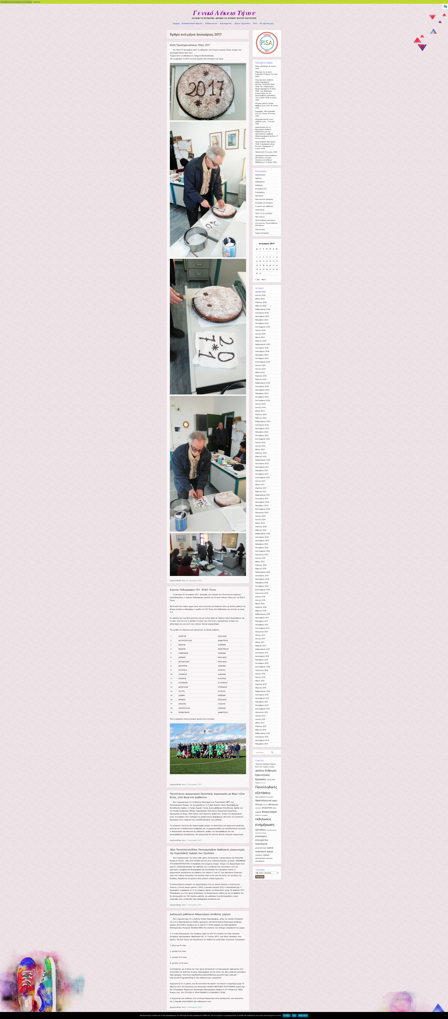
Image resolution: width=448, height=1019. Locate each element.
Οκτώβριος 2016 (261, 663)
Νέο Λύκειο (259, 217)
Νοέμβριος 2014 (261, 744)
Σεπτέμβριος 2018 (262, 590)
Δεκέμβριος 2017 (262, 618)
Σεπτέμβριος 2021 (262, 477)
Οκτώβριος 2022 (262, 435)
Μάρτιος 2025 (260, 341)
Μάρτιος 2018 (260, 611)
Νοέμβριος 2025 (261, 320)
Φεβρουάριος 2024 (262, 383)
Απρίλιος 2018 (261, 607)
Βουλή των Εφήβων (262, 767)
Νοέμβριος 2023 (261, 393)
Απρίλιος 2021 (260, 488)
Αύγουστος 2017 (261, 632)
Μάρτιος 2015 (260, 730)
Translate (260, 877)
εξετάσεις (260, 829)
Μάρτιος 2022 (260, 456)
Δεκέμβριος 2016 (262, 656)
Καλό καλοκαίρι (261, 66)
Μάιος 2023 (260, 411)
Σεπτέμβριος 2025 (262, 327)
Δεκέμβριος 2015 (262, 698)
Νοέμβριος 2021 (261, 470)
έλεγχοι (258, 804)
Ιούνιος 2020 (260, 519)
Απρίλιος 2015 (260, 726)
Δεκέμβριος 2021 (262, 467)
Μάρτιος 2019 (260, 569)
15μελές (258, 764)
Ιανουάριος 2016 (262, 695)
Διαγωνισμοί (260, 175)
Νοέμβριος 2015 (261, 702)
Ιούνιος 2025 (260, 334)
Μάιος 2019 (259, 562)
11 (263, 261)
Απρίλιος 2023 (261, 414)
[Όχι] (445, 1015)
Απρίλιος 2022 (261, 453)
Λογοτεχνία (259, 210)
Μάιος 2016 (259, 681)
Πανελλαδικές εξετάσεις (265, 220)
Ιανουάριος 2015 (261, 737)
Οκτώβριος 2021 (261, 474)
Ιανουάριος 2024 (262, 386)
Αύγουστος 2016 (261, 670)
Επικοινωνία (211, 23)
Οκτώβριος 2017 (261, 625)
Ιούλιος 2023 (260, 404)
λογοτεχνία (261, 844)
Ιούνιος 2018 (260, 600)
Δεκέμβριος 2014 (262, 740)
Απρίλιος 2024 (261, 376)
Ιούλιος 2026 (260, 292)
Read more (303, 1015)
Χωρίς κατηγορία (262, 233)
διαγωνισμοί (269, 811)
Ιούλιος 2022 (260, 442)
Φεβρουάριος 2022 (262, 460)
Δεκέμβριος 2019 (262, 541)
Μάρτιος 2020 (261, 530)
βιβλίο (274, 808)
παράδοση (258, 855)
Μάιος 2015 (259, 723)
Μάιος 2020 (260, 523)
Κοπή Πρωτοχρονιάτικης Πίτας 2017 (190, 45)
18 (263, 265)
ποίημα (266, 855)
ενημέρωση (264, 825)
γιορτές (258, 812)
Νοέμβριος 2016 (261, 660)
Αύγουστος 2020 (261, 512)
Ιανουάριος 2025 (262, 348)
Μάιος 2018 (259, 604)
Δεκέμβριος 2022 (262, 428)
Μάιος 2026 (260, 299)
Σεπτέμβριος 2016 (262, 667)
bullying (266, 764)
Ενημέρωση (259, 192)
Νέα (255, 23)
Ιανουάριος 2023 (262, 425)
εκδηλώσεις (263, 819)
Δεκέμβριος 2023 (262, 390)
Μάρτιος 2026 (261, 306)
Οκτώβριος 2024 (262, 358)
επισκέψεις (261, 836)
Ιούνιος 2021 (260, 481)
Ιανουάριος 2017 (261, 653)
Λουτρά (269, 779)
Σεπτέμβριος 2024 (262, 362)
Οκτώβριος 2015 (261, 705)
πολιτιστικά (260, 858)
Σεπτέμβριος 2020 (262, 509)
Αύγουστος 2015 (261, 712)
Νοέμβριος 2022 (261, 432)
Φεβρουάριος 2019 (262, 572)
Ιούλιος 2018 (260, 597)
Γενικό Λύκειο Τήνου (224, 12)
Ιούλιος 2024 (260, 365)
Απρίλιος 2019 (261, 565)
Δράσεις (258, 178)
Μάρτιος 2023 (261, 418)
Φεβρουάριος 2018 (262, 614)
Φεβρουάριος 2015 (262, 733)
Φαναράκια (269, 797)
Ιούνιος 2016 (260, 677)
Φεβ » (264, 279)
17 (260, 265)
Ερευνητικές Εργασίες (264, 199)
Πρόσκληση (259, 152)
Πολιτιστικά (260, 229)
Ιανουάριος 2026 (262, 313)
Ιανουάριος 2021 (261, 498)
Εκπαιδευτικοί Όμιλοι (192, 23)
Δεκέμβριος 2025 (262, 316)
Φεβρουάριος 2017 (262, 649)
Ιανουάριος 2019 (262, 576)
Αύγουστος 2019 (261, 555)
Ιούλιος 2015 (260, 716)
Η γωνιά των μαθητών (264, 206)
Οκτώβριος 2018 (261, 586)
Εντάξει (286, 1015)
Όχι (294, 1015)
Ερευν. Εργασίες (242, 23)
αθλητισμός (273, 804)
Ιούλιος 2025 (260, 330)
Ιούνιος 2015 (260, 719)
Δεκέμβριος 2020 (262, 502)
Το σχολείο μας (267, 23)
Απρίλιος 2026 (261, 302)
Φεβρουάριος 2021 (262, 495)
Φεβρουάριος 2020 (262, 533)
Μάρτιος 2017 (260, 646)
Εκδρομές (259, 185)
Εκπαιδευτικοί (261, 189)
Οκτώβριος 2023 (262, 397)
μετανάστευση (260, 848)
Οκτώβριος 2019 (261, 548)
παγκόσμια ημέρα (264, 851)
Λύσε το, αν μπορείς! (263, 213)
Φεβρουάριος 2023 (262, 421)
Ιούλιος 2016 (260, 674)
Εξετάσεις (259, 196)
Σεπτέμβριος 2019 (262, 551)
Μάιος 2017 (259, 642)
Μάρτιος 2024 (261, 379)
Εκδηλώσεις (260, 182)
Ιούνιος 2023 (260, 407)
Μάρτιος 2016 (260, 688)
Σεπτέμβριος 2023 (262, 400)
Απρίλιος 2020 (261, 526)
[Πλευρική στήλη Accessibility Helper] (445, 6)
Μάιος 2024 (260, 372)
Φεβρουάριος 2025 (262, 344)
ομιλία (270, 847)
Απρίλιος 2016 (261, 684)
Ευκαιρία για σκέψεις (264, 203)
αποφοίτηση (267, 808)
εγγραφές (265, 815)
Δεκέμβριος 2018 (262, 579)
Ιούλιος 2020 (260, 516)
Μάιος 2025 (260, 337)
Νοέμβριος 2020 (261, 505)
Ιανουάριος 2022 (262, 463)
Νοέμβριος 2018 (261, 583)
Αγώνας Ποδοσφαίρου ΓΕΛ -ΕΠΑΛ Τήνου (193, 589)
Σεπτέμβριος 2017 (262, 628)
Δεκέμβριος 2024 (262, 351)
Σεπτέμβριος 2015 (262, 709)
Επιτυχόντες (226, 23)
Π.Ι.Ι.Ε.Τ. (263, 783)
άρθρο (274, 801)
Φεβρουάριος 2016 (262, 691)
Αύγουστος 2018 (261, 593)
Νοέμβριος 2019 (261, 544)
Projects (273, 764)
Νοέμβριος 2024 (261, 355)
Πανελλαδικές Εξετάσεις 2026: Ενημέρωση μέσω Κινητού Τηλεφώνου (265, 144)
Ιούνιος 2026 (260, 295)
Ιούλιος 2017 (260, 635)
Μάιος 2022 (260, 449)
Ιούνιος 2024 (260, 369)
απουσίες (258, 808)
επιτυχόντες (261, 840)
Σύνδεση (36, 2)
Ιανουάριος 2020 (262, 537)
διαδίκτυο (258, 815)
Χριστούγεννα (263, 800)
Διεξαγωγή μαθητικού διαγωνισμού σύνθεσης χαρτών (200, 914)
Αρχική (176, 23)
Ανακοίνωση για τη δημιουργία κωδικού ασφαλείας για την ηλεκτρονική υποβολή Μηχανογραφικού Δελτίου (265, 131)
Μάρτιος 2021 (260, 491)
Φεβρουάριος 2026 (262, 309)
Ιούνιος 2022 (260, 446)
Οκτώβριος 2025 (262, 323)
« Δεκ (257, 279)
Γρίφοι (272, 767)
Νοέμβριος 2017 (261, 621)
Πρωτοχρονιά (260, 797)
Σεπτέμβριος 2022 (262, 439)
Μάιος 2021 (259, 484)
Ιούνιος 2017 (260, 639)
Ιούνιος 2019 (260, 558)
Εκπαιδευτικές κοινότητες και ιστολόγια (16, 2)
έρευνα (265, 804)
